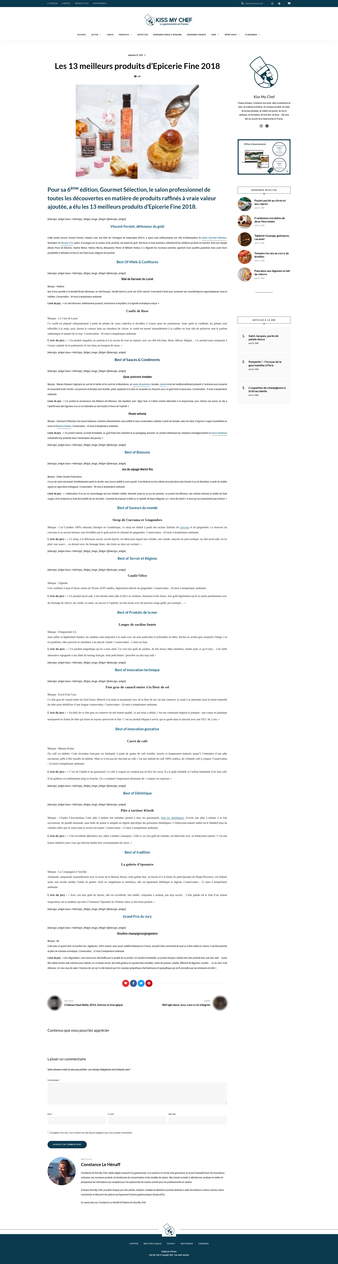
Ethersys (173, 1251)
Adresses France (196, 34)
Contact (66, 3)
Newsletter (82, 3)
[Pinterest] (148, 983)
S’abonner (251, 34)
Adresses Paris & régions (167, 34)
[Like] (125, 983)
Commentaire (54, 1080)
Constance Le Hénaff (100, 1164)
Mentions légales (153, 1243)
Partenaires (100, 3)
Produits (124, 34)
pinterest (279, 3)
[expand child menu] (89, 40)
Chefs (110, 34)
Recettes (143, 34)
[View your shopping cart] (289, 3)
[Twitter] (141, 983)
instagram (272, 3)
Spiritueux (231, 34)
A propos (53, 3)
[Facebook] (133, 983)
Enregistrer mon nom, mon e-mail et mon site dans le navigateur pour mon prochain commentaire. (91, 1133)
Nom (50, 1114)
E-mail (111, 1114)
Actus (95, 34)
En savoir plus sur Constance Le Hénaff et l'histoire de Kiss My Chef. (113, 1202)
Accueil (81, 34)
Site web (172, 1114)
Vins (213, 34)
